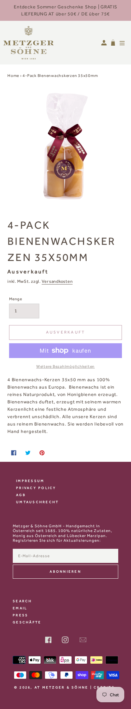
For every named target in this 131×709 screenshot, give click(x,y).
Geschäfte (27, 622)
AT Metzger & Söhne (62, 687)
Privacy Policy (36, 488)
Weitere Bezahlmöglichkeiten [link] (65, 366)
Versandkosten (57, 281)
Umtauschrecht (37, 502)
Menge (15, 299)
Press (20, 615)
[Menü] (122, 42)
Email (20, 608)
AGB (21, 495)
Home (13, 75)
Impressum (30, 481)
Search (22, 601)
